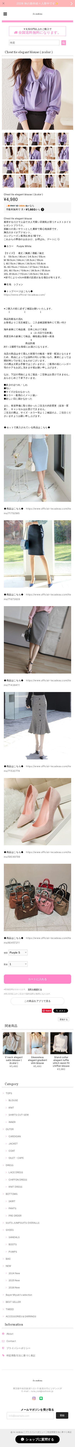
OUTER (10, 1129)
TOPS (9, 1093)
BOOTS (13, 1244)
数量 (6, 964)
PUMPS (13, 1251)
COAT (12, 1150)
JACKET (13, 1143)
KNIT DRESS (15, 1186)
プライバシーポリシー (19, 1348)
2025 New (14, 1280)
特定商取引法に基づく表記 (21, 1355)
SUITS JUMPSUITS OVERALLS (22, 1222)
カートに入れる (37, 979)
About (10, 1333)
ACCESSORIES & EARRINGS (21, 1316)
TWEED (10, 1309)
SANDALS (14, 1237)
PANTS (12, 1208)
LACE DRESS (16, 1172)
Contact (11, 1341)
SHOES (10, 1229)
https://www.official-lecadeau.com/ (24, 294)
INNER (12, 1122)
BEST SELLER (13, 1301)
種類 (6, 953)
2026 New (14, 1287)
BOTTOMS (12, 1193)
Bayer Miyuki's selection (19, 1294)
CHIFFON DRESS (18, 1179)
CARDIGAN (15, 1136)
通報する (64, 1019)
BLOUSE (13, 1100)
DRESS (9, 1165)
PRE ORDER (15, 1215)
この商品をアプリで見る (37, 1001)
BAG (8, 1258)
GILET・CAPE (16, 1157)
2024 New (14, 1273)
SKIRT (12, 1201)
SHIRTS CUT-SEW (19, 1114)
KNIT (11, 1107)
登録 (62, 1415)
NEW (8, 1265)
